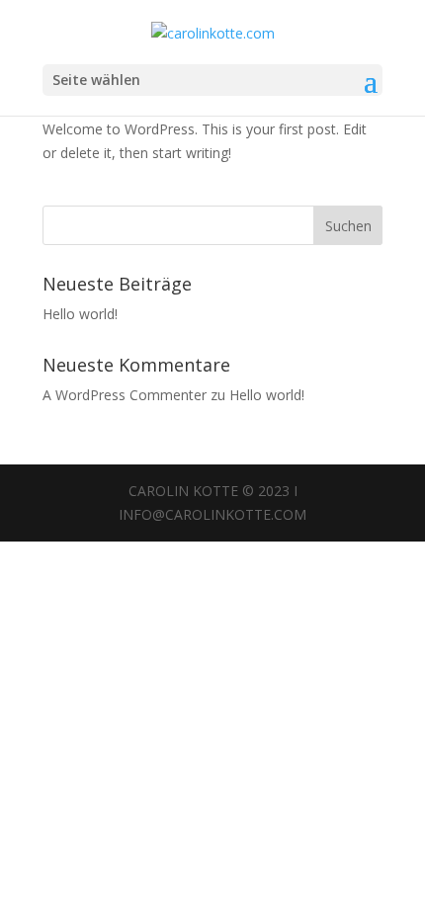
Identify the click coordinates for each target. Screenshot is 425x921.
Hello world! (80, 313)
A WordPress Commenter (124, 394)
